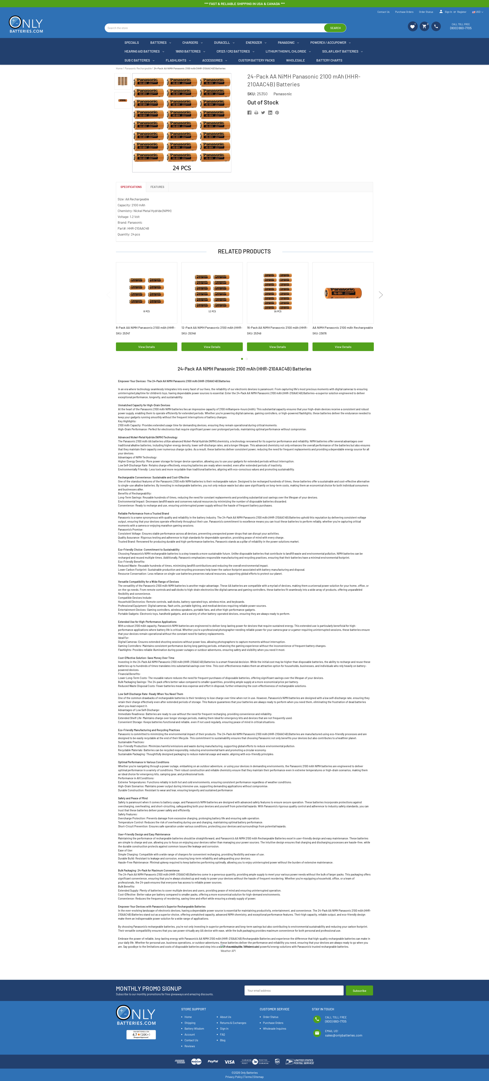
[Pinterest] (277, 113)
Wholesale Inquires (274, 1028)
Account (190, 1034)
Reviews (190, 1046)
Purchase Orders (404, 11)
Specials (132, 42)
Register (461, 11)
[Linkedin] (270, 113)
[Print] (256, 113)
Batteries (158, 42)
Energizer (254, 42)
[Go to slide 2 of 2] (247, 359)
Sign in (445, 11)
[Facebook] (249, 113)
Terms (248, 1077)
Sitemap (258, 1077)
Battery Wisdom (194, 1028)
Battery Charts (329, 60)
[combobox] (225, 27)
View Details (146, 347)
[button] (413, 26)
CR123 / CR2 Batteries (233, 51)
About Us (225, 1017)
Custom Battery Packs (256, 60)
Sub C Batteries (138, 60)
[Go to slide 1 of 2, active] (242, 359)
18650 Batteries (188, 51)
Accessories (212, 60)
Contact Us (383, 11)
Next (381, 295)
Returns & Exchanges (233, 1022)
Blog (222, 1040)
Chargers (190, 42)
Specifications (131, 187)
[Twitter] (263, 113)
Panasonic (286, 42)
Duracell (222, 42)
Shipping (190, 1022)
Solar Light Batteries (340, 51)
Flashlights (176, 60)
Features (157, 187)
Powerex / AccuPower (328, 42)
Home (188, 1017)
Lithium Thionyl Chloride (286, 51)
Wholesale (295, 60)
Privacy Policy (234, 1077)
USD (478, 11)
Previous (108, 295)
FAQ (222, 1034)
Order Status (426, 11)
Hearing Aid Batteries (142, 51)
